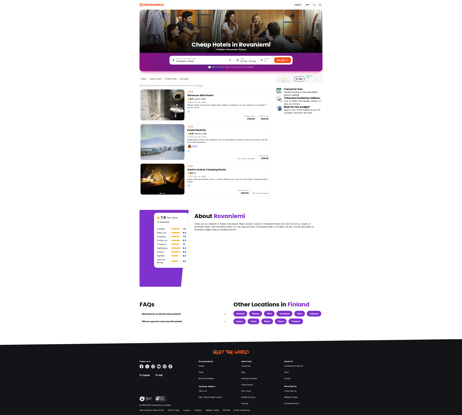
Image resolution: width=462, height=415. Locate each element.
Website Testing (212, 410)
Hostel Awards (247, 385)
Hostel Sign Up (290, 391)
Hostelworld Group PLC (293, 366)
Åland (267, 321)
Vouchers (198, 410)
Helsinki (240, 313)
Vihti (269, 313)
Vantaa (255, 313)
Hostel (190, 92)
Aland (281, 321)
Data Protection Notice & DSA (152, 410)
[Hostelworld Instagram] (153, 366)
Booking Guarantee (249, 378)
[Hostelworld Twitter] (147, 366)
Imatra (239, 321)
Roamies (244, 403)
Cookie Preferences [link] (241, 410)
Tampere (295, 321)
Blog (243, 372)
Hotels (201, 372)
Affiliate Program (291, 397)
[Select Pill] (314, 4)
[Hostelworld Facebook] (141, 366)
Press (286, 372)
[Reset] (230, 60)
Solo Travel (246, 391)
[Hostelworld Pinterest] (165, 366)
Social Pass (246, 366)
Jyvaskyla (284, 313)
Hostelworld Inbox (291, 403)
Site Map (226, 410)
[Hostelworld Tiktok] (170, 366)
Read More (199, 85)
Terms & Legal (173, 410)
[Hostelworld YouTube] (159, 366)
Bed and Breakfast (206, 378)
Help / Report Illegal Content (210, 397)
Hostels (202, 366)
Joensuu (314, 313)
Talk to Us (203, 391)
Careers (287, 378)
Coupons (186, 410)
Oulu (299, 313)
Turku (253, 321)
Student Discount (248, 397)
